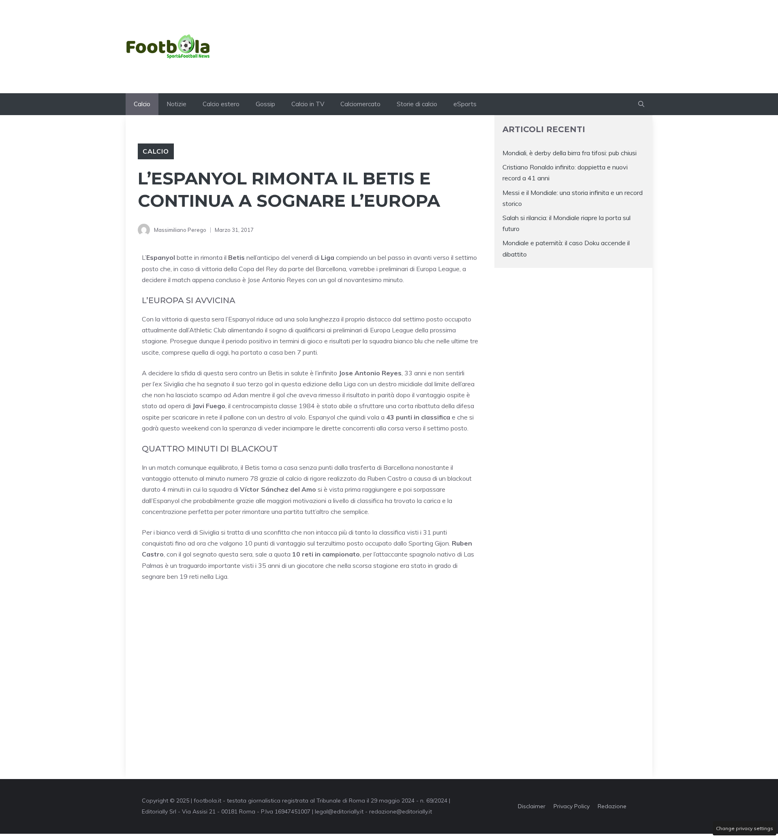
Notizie (176, 104)
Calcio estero (221, 104)
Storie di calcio (417, 104)
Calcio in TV (307, 104)
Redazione (612, 806)
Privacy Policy (572, 806)
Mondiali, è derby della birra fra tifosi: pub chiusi (569, 153)
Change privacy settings (744, 828)
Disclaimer (531, 806)
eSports (465, 104)
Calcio (142, 104)
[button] (641, 104)
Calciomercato (360, 104)
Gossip (265, 104)
